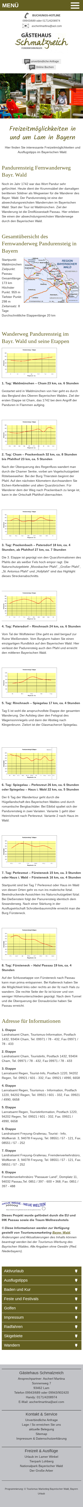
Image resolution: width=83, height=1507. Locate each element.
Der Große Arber (41, 1470)
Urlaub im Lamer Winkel (41, 1456)
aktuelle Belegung (41, 1429)
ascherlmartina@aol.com (47, 26)
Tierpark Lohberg (41, 1461)
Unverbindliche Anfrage (41, 1420)
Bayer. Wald (61, 1232)
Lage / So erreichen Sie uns (41, 1424)
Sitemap (41, 1434)
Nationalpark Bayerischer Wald (41, 1466)
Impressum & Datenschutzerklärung (41, 1438)
